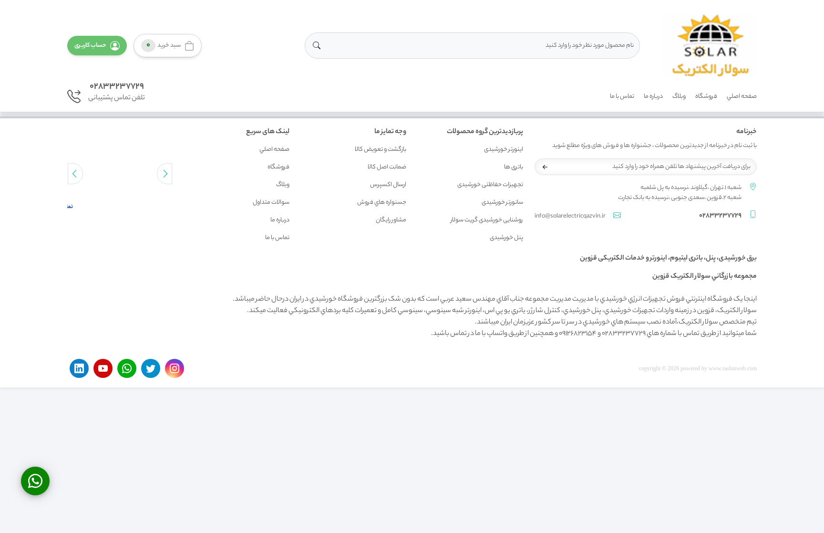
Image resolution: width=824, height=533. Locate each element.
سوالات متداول (271, 203)
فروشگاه (706, 97)
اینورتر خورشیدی (503, 150)
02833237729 (117, 87)
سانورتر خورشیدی (502, 203)
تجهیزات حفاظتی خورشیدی (490, 185)
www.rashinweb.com (733, 368)
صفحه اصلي (742, 97)
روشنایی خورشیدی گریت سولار (487, 220)
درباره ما (653, 97)
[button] (97, 45)
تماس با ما (622, 97)
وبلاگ (679, 97)
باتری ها (513, 167)
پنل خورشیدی (506, 238)
